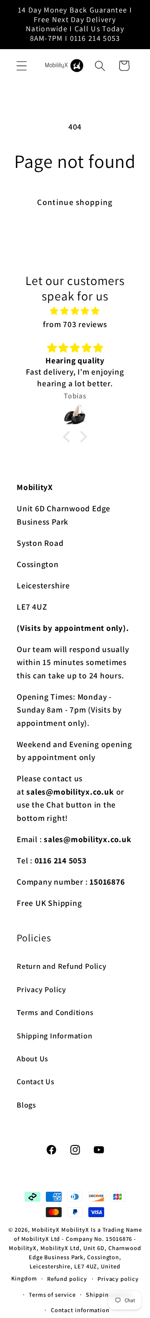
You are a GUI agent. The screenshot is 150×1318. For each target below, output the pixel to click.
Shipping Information (54, 1035)
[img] (75, 311)
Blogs (26, 1105)
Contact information (80, 1310)
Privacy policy (118, 1279)
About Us (32, 1058)
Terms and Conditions (55, 1012)
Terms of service (52, 1294)
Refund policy (67, 1279)
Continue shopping (74, 202)
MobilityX (46, 1229)
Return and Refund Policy (62, 966)
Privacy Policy (41, 989)
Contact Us (36, 1081)
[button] (21, 66)
